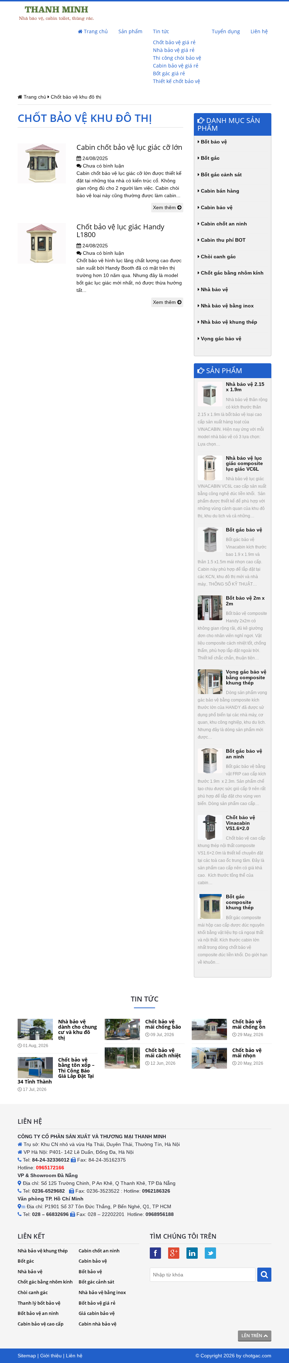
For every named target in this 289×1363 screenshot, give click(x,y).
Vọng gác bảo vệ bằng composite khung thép (246, 677)
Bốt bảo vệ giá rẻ (97, 1303)
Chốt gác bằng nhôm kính (231, 273)
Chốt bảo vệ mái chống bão (163, 1024)
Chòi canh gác (217, 256)
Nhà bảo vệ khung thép (228, 322)
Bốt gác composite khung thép (240, 902)
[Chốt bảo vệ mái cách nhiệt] (122, 1058)
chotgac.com (257, 1355)
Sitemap (27, 1355)
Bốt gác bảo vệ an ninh (244, 753)
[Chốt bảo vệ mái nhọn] (209, 1058)
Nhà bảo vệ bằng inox (226, 306)
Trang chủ (95, 31)
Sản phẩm (130, 31)
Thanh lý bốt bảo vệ (39, 1303)
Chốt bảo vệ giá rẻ (174, 42)
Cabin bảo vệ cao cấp (40, 1324)
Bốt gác (209, 158)
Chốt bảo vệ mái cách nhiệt (163, 1053)
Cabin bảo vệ (216, 207)
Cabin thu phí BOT (222, 240)
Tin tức (161, 31)
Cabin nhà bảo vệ (97, 1324)
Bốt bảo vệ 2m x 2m (245, 600)
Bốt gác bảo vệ (244, 530)
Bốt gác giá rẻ (169, 73)
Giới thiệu (51, 1355)
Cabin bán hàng (219, 191)
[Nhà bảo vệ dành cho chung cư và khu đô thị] (35, 1029)
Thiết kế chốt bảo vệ (176, 81)
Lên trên (252, 1335)
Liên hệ (259, 31)
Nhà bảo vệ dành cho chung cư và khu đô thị (77, 1029)
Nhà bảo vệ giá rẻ (174, 50)
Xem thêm (165, 207)
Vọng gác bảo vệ (220, 338)
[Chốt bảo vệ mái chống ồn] (209, 1029)
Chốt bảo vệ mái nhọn (247, 1053)
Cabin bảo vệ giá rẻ (175, 65)
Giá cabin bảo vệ (97, 1313)
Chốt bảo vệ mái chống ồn (248, 1024)
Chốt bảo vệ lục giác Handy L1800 (120, 230)
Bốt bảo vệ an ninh (38, 1313)
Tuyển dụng (226, 31)
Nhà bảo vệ (213, 289)
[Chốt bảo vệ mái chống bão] (122, 1029)
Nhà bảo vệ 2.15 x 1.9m (245, 386)
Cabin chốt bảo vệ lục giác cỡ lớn (129, 147)
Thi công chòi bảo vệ (177, 57)
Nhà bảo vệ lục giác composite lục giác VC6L (244, 463)
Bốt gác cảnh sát (220, 174)
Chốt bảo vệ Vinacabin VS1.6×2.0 (240, 823)
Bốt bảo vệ (213, 142)
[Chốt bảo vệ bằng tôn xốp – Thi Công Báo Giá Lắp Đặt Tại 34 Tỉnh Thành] (35, 1067)
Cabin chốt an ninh (223, 224)
